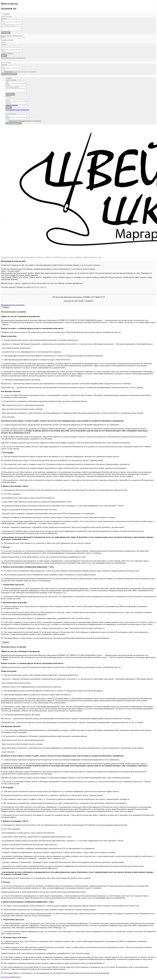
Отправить (5, 32)
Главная (6, 14)
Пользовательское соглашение (13, 58)
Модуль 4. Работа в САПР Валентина (52, 257)
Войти (4, 55)
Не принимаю (6, 977)
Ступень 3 (71, 257)
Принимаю (20, 72)
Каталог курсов (7, 40)
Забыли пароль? (7, 53)
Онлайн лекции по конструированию (23, 257)
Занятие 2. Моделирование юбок (89, 257)
